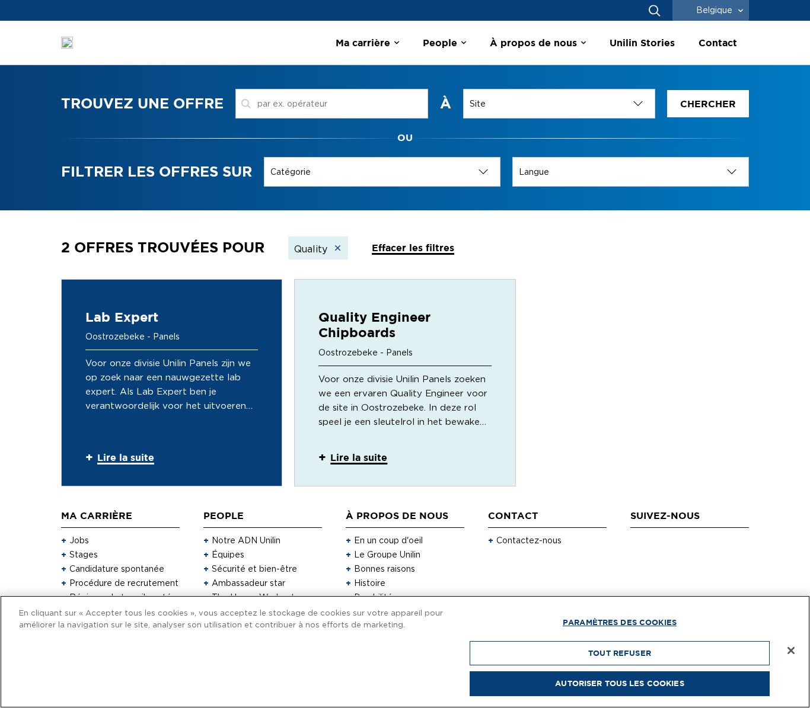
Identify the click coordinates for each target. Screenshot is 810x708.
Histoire (369, 583)
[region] (405, 651)
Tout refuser (619, 653)
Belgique (714, 10)
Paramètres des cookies (620, 622)
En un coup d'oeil (388, 540)
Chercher (708, 103)
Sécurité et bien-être (254, 569)
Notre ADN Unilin (246, 540)
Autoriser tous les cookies (619, 683)
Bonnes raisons (384, 569)
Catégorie (290, 172)
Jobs (79, 540)
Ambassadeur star (248, 583)
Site (478, 103)
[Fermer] (791, 650)
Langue (534, 172)
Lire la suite (125, 457)
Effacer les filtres (413, 247)
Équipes (228, 554)
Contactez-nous (529, 540)
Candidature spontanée (116, 569)
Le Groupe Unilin (387, 554)
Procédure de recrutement (123, 583)
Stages (83, 554)
